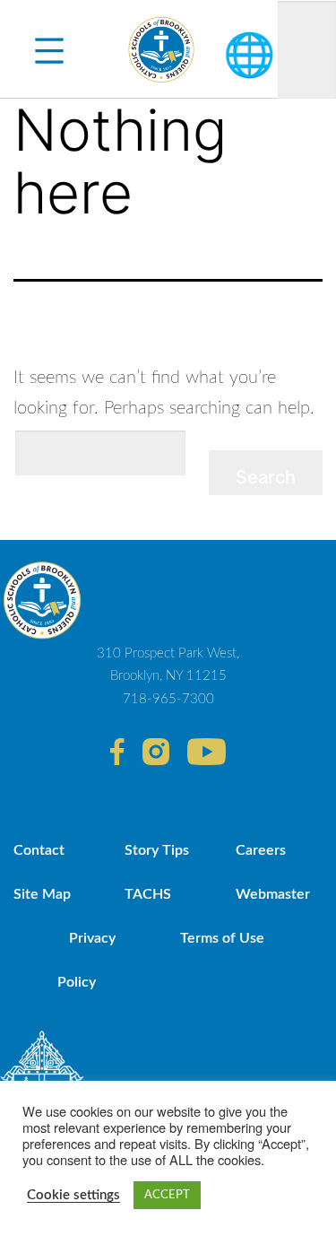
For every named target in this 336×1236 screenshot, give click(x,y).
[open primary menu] (49, 49)
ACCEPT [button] (167, 1195)
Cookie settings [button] (73, 1195)
